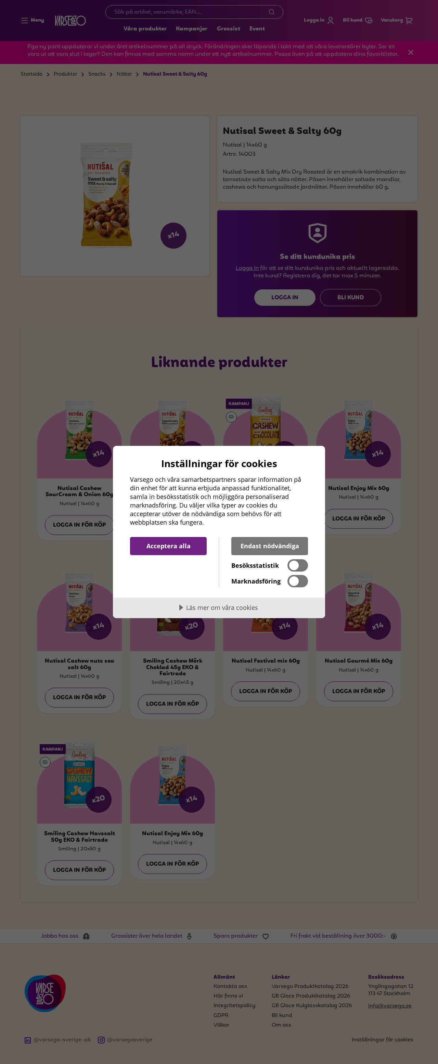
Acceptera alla (168, 546)
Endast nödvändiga (270, 546)
